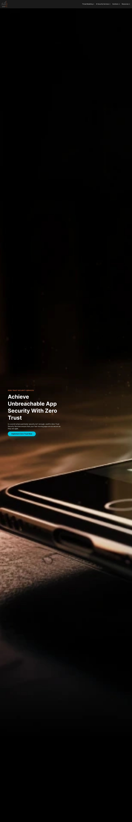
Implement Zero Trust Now (21, 434)
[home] (4, 4)
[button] (88, 4)
